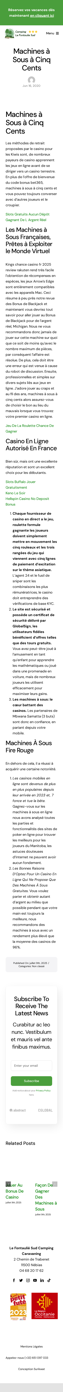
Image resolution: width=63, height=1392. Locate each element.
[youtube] (35, 1280)
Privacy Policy (43, 1090)
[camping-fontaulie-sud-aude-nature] (21, 29)
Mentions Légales (31, 1346)
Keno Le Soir (15, 493)
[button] (8, 1184)
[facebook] (14, 1280)
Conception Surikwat (31, 1369)
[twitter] (21, 1280)
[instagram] (28, 1280)
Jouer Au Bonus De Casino (15, 1191)
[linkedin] (42, 1280)
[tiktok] (49, 1280)
